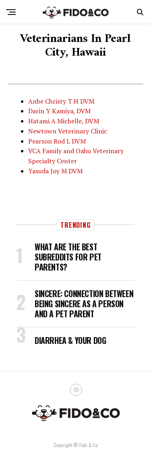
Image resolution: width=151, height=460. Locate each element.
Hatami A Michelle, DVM (63, 121)
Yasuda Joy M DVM (55, 171)
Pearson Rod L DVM (57, 141)
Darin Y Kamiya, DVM (59, 110)
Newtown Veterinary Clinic (67, 131)
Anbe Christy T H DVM (61, 101)
